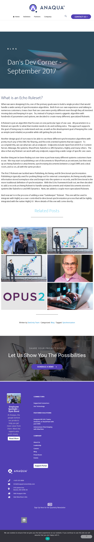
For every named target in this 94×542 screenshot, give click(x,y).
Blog (52, 322)
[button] (65, 16)
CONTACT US (80, 17)
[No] (86, 536)
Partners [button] (37, 17)
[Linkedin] (24, 520)
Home (17, 17)
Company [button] (47, 17)
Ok (48, 538)
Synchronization (68, 322)
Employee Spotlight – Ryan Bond (13, 409)
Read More (14, 438)
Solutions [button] (26, 17)
